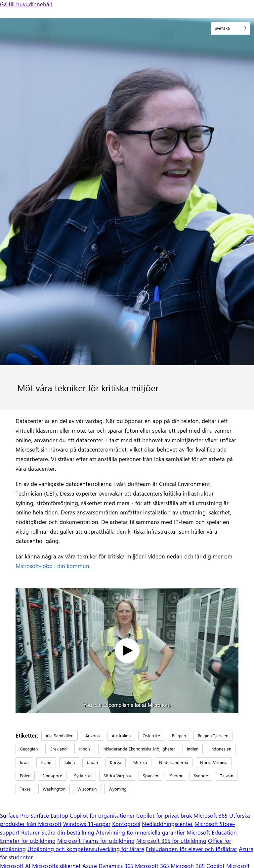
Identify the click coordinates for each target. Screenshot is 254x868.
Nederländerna (173, 762)
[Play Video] (127, 650)
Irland (46, 762)
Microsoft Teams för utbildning (96, 840)
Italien (69, 762)
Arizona (92, 735)
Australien (121, 735)
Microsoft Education (212, 832)
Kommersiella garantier (156, 832)
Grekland (58, 748)
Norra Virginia (214, 762)
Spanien (150, 775)
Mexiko (140, 762)
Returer (30, 832)
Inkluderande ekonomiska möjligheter (139, 748)
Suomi (176, 775)
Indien (192, 748)
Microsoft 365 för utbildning (171, 840)
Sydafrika (83, 775)
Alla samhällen (59, 735)
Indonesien (220, 748)
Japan (92, 762)
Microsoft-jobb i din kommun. (53, 565)
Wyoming (117, 789)
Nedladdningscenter (167, 823)
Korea (115, 762)
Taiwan (226, 775)
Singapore (52, 775)
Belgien (179, 735)
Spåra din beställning (67, 832)
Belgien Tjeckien (213, 735)
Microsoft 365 (210, 815)
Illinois (85, 748)
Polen (25, 775)
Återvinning (111, 832)
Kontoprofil (126, 823)
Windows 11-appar (86, 823)
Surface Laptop (49, 815)
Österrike (151, 735)
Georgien (29, 748)
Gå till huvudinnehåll (26, 4)
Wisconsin (87, 789)
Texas (25, 789)
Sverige (201, 775)
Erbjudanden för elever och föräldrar (191, 848)
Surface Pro (14, 815)
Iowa (24, 762)
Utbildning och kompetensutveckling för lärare (85, 848)
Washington (54, 789)
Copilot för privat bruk (164, 815)
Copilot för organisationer (102, 815)
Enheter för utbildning (28, 840)
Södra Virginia (117, 775)
